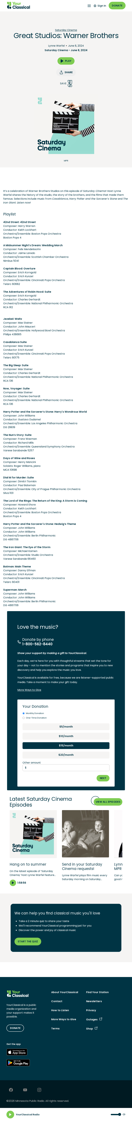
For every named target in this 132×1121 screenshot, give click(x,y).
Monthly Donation (35, 713)
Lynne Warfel (56, 46)
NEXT (103, 778)
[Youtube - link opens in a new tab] (25, 1090)
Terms (55, 1028)
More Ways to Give (29, 690)
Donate (117, 5)
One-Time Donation (36, 717)
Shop (89, 1029)
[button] (33, 848)
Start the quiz (28, 941)
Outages (92, 1019)
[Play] (10, 1114)
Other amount (32, 762)
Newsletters (94, 1001)
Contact (56, 1001)
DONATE (15, 1028)
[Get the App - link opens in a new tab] (16, 1053)
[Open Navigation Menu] (89, 6)
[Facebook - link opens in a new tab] (10, 1090)
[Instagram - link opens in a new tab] (39, 1090)
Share (69, 72)
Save (63, 83)
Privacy (91, 1010)
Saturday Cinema (66, 30)
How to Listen (60, 1010)
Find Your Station (97, 992)
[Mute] (124, 1114)
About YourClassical (64, 992)
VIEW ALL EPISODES (108, 802)
